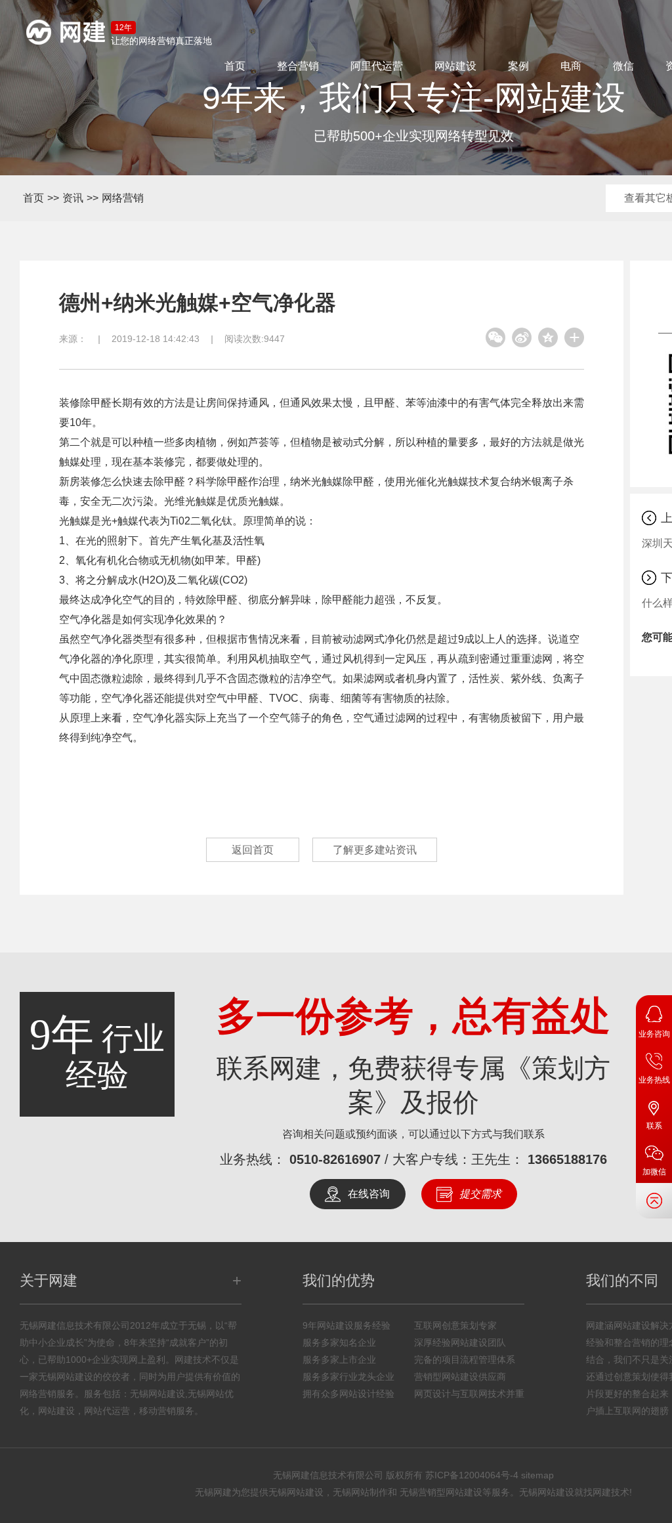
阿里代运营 (376, 66)
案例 (518, 66)
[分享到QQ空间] (548, 337)
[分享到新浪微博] (522, 337)
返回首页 (253, 849)
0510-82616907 (335, 1159)
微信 (623, 66)
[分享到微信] (495, 337)
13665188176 (567, 1159)
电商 (570, 66)
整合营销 (298, 66)
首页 (234, 66)
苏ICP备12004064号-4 (471, 1475)
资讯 (72, 198)
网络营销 (123, 198)
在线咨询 (369, 1193)
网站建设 (455, 66)
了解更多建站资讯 (375, 849)
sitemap (537, 1475)
